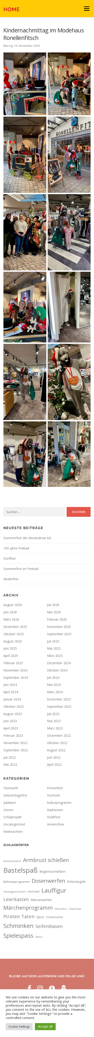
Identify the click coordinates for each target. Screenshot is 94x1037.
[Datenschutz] (64, 988)
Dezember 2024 (59, 663)
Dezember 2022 (59, 735)
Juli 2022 (9, 757)
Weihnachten (13, 831)
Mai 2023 (54, 721)
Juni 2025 (10, 648)
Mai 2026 (54, 612)
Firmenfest (55, 788)
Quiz (40, 916)
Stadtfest (53, 817)
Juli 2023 (53, 714)
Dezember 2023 (59, 699)
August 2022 (56, 750)
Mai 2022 (10, 764)
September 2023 (59, 706)
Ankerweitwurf (12, 861)
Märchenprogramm (28, 907)
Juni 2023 (10, 721)
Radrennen (55, 810)
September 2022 (15, 750)
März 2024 (55, 692)
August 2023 (12, 714)
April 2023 (10, 728)
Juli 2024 (53, 677)
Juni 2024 (10, 684)
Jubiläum (9, 802)
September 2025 (59, 634)
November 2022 (15, 743)
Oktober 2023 (13, 706)
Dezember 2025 (15, 626)
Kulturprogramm (59, 802)
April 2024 (10, 692)
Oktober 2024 (57, 670)
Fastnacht (10, 788)
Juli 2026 (53, 605)
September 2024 (15, 677)
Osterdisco (61, 908)
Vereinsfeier (55, 824)
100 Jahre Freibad (16, 548)
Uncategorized (14, 824)
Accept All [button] (45, 1026)
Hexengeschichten (14, 891)
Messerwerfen (41, 900)
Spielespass (18, 935)
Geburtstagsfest (15, 795)
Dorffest (9, 558)
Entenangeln (76, 881)
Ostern (8, 810)
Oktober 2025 (13, 634)
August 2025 (12, 641)
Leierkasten (16, 899)
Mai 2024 (54, 684)
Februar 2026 (57, 619)
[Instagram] (40, 988)
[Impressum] (52, 988)
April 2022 (54, 764)
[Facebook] (29, 988)
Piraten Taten (19, 916)
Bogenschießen (52, 871)
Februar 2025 (13, 663)
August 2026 (12, 605)
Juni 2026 (10, 612)
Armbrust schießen (46, 860)
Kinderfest (10, 579)
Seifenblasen (49, 926)
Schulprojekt (12, 817)
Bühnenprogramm (16, 882)
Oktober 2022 (57, 743)
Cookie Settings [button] (19, 1026)
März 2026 (11, 619)
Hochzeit (53, 795)
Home (11, 9)
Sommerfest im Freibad (20, 569)
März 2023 (55, 728)
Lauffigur (53, 890)
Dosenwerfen (48, 880)
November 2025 (59, 626)
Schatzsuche (54, 917)
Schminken (18, 926)
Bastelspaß (20, 870)
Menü (86, 8)
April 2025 (10, 655)
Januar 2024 (12, 699)
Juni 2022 (53, 757)
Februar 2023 (13, 735)
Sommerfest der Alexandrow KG (27, 538)
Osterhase (75, 908)
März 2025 (55, 655)
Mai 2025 (54, 648)
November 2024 (15, 670)
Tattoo (39, 936)
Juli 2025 (53, 641)
